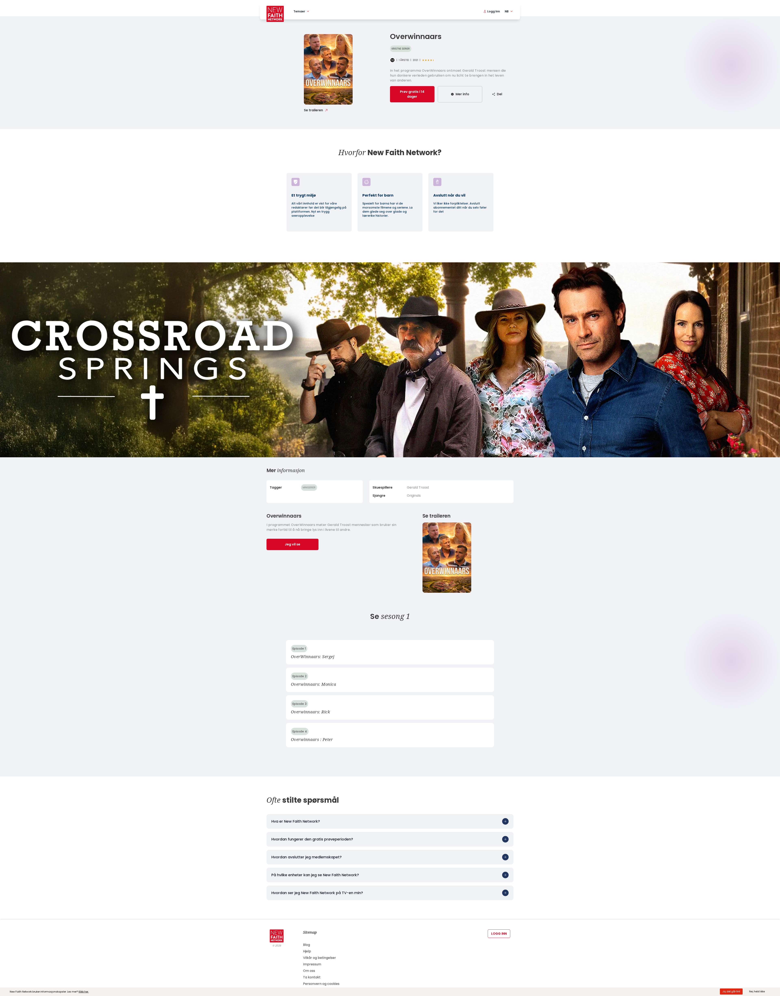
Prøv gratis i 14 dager (412, 94)
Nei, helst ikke (757, 991)
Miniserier (309, 487)
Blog (306, 944)
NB (507, 11)
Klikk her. (84, 991)
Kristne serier (401, 48)
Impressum (312, 964)
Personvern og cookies (321, 983)
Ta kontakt (312, 977)
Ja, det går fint (731, 991)
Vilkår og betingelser (319, 957)
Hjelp (307, 951)
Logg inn (499, 933)
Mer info (462, 94)
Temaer (299, 11)
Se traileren (313, 110)
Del (499, 94)
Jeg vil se (292, 544)
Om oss (309, 970)
